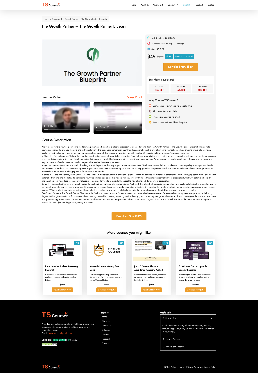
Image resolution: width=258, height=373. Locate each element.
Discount (186, 4)
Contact (211, 4)
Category (173, 4)
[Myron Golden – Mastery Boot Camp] (106, 260)
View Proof (134, 97)
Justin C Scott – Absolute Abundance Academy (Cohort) (149, 268)
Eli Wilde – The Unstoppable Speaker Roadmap (193, 268)
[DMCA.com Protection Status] (50, 345)
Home (133, 4)
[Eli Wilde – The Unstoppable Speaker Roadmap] (195, 260)
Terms (182, 367)
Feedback (199, 4)
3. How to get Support (173, 346)
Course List (158, 4)
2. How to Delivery (171, 339)
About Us (145, 4)
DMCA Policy (170, 367)
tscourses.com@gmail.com (60, 333)
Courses (55, 19)
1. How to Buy (169, 318)
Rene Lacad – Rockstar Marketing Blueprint (61, 268)
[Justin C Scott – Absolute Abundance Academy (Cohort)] (151, 260)
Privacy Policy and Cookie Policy (201, 367)
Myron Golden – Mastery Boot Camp (104, 268)
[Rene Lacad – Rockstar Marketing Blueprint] (62, 260)
